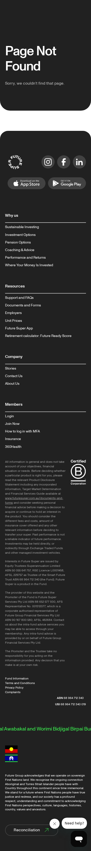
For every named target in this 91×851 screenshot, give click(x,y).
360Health (13, 447)
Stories (10, 368)
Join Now (12, 424)
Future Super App (19, 328)
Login (9, 416)
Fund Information (17, 678)
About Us (12, 383)
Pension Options (18, 242)
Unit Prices (13, 321)
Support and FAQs (19, 298)
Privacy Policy (14, 688)
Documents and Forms (23, 305)
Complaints (12, 692)
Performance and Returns (25, 257)
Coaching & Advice (19, 250)
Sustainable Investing (22, 227)
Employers (13, 313)
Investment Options (20, 235)
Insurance (13, 439)
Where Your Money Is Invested (29, 265)
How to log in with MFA (22, 431)
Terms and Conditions (20, 683)
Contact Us (13, 376)
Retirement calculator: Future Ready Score (38, 336)
